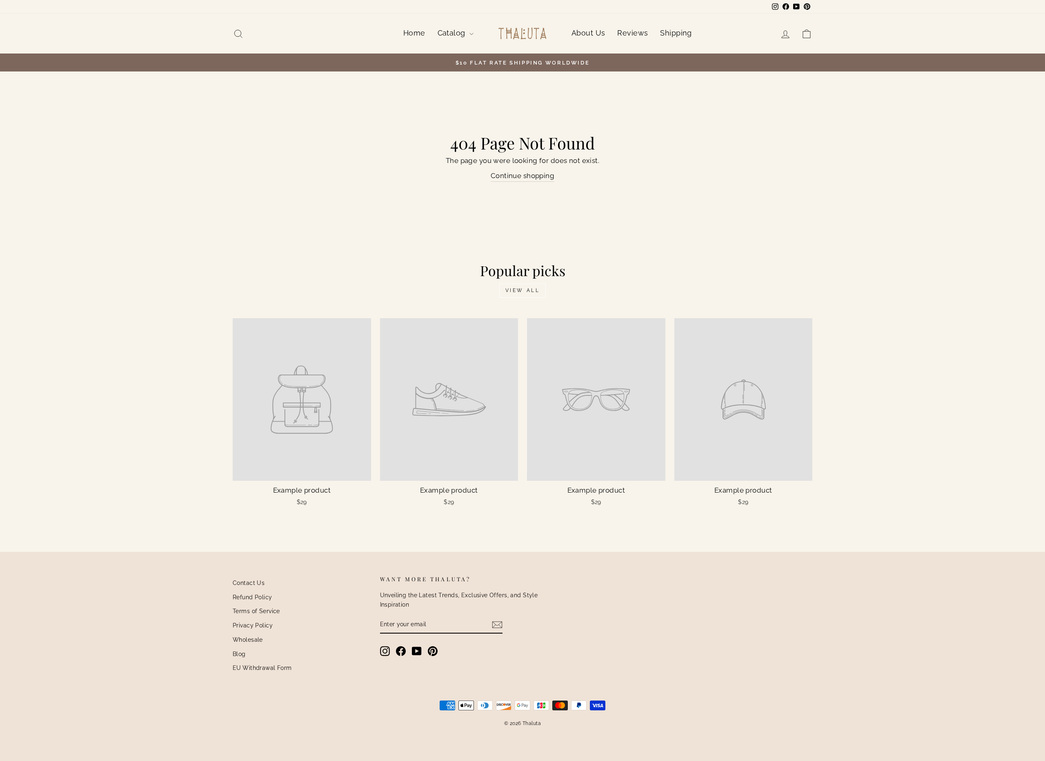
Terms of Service (256, 610)
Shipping (675, 33)
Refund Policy (252, 597)
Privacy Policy (253, 625)
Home (414, 33)
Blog (239, 653)
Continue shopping (522, 176)
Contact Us (249, 582)
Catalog (452, 33)
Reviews (632, 33)
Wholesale (248, 639)
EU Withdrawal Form (262, 667)
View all (522, 290)
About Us (588, 33)
